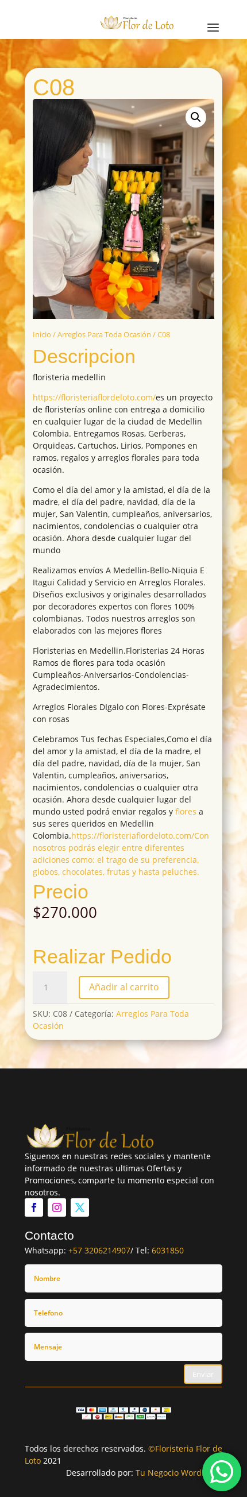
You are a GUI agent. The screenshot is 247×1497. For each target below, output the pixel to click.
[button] (196, 117)
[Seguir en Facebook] (34, 1207)
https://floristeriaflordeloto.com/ (94, 397)
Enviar (203, 1374)
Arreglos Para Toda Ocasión (104, 334)
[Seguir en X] (80, 1207)
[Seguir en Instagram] (57, 1207)
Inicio (42, 334)
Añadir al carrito (124, 987)
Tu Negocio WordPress (179, 1472)
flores (185, 811)
